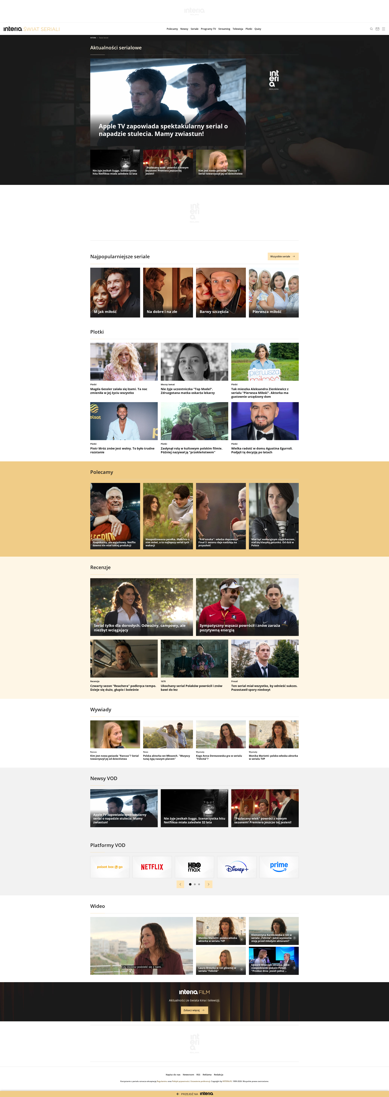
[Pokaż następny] (208, 884)
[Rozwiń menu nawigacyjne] (383, 29)
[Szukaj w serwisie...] (371, 29)
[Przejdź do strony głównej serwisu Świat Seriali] (41, 28)
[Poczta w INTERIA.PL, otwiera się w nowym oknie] (377, 29)
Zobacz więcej (192, 1010)
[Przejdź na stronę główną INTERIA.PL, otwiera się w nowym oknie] (13, 28)
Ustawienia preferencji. (200, 1081)
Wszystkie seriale (280, 256)
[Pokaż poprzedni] (180, 884)
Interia (93, 38)
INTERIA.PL (227, 1081)
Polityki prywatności (180, 1081)
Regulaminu (162, 1081)
